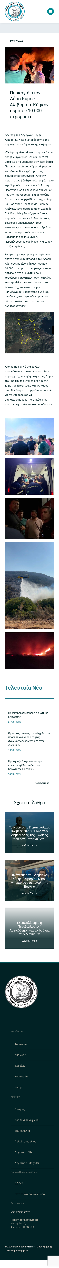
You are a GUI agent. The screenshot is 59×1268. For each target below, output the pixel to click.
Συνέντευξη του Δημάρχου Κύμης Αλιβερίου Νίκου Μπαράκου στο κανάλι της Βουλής (29, 880)
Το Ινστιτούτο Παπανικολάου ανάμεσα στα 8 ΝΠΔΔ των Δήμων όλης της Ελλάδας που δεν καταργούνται (29, 833)
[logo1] (15, 2)
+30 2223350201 (21, 1212)
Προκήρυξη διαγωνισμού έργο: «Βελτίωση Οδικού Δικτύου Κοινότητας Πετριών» (26, 765)
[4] (29, 48)
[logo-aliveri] (21, 976)
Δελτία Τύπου (29, 845)
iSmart (31, 1246)
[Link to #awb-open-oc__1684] (50, 11)
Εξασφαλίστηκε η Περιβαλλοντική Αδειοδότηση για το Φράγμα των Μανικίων (29, 928)
